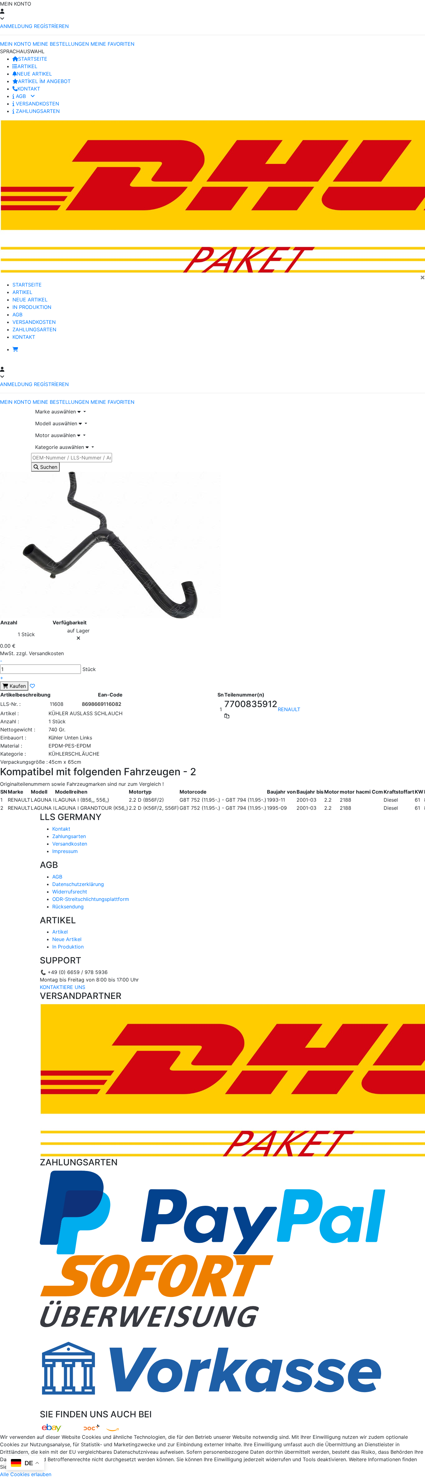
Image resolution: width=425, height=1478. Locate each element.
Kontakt (61, 829)
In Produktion (68, 947)
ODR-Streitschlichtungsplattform (90, 899)
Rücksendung (68, 906)
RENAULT (289, 709)
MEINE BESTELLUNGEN (61, 44)
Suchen (48, 467)
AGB (20, 96)
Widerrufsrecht (69, 891)
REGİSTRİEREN (51, 26)
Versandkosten (69, 844)
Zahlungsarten (69, 836)
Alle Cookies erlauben (25, 1474)
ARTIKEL (27, 66)
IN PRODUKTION (31, 307)
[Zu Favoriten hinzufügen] (32, 686)
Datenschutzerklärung (78, 884)
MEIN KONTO (15, 44)
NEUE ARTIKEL (34, 74)
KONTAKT (28, 89)
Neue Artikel (67, 939)
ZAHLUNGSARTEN (37, 111)
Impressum (65, 851)
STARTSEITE (32, 59)
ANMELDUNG (16, 26)
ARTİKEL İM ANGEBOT (44, 81)
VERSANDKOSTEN (36, 103)
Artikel (60, 932)
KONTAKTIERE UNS (62, 987)
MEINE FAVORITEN (112, 44)
